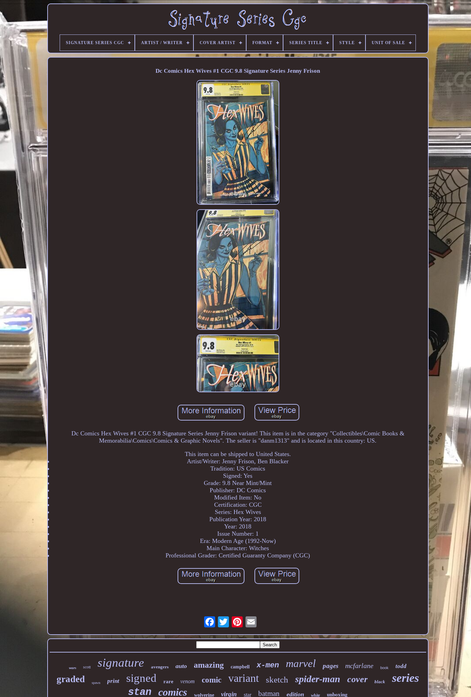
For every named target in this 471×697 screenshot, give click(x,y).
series (405, 677)
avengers (160, 666)
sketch (277, 679)
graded (71, 679)
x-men (268, 665)
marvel (301, 663)
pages (330, 665)
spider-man (317, 679)
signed (141, 678)
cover (357, 679)
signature (121, 662)
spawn (96, 683)
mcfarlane (359, 665)
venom (187, 681)
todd (401, 666)
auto (181, 666)
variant (243, 678)
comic (211, 680)
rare (168, 681)
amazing (209, 664)
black (379, 681)
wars (72, 668)
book (384, 668)
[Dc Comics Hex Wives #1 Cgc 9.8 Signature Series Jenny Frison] (238, 143)
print (113, 681)
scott (87, 667)
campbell (240, 666)
